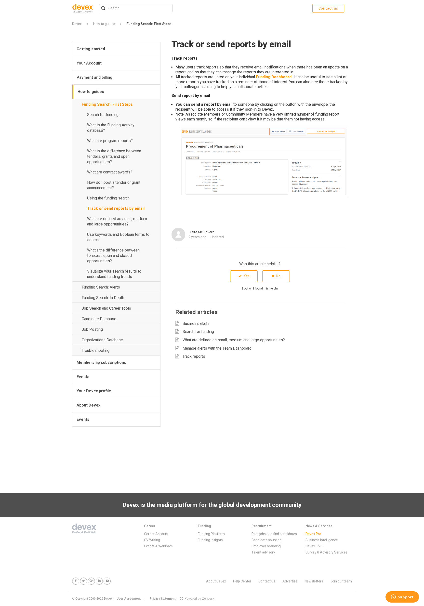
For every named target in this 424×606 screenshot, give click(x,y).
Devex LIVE (313, 546)
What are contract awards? (109, 172)
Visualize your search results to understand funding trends (114, 274)
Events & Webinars (158, 546)
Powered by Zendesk (199, 598)
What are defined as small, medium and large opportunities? (117, 221)
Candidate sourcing (266, 540)
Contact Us (266, 581)
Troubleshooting (95, 350)
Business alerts (196, 323)
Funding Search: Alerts (101, 287)
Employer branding (266, 546)
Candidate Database (99, 318)
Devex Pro (313, 534)
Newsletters (314, 581)
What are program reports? (110, 140)
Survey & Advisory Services (326, 552)
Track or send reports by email (116, 208)
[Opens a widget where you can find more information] (402, 597)
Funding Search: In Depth (103, 297)
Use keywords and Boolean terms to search (118, 237)
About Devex (216, 581)
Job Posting (92, 329)
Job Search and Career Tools (106, 308)
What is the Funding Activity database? (110, 128)
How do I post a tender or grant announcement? (113, 185)
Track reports (194, 356)
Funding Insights (210, 540)
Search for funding (103, 114)
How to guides (104, 24)
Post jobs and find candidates (274, 534)
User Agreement (129, 598)
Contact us (328, 8)
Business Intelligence (321, 540)
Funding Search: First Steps (149, 24)
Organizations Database (102, 340)
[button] (244, 276)
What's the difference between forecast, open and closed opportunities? (113, 255)
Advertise (289, 581)
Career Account (156, 534)
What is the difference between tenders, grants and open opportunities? (114, 156)
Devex (77, 24)
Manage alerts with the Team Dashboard (217, 348)
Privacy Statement (162, 598)
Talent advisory (263, 552)
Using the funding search (108, 198)
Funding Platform (211, 534)
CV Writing (152, 540)
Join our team (341, 581)
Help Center (242, 581)
